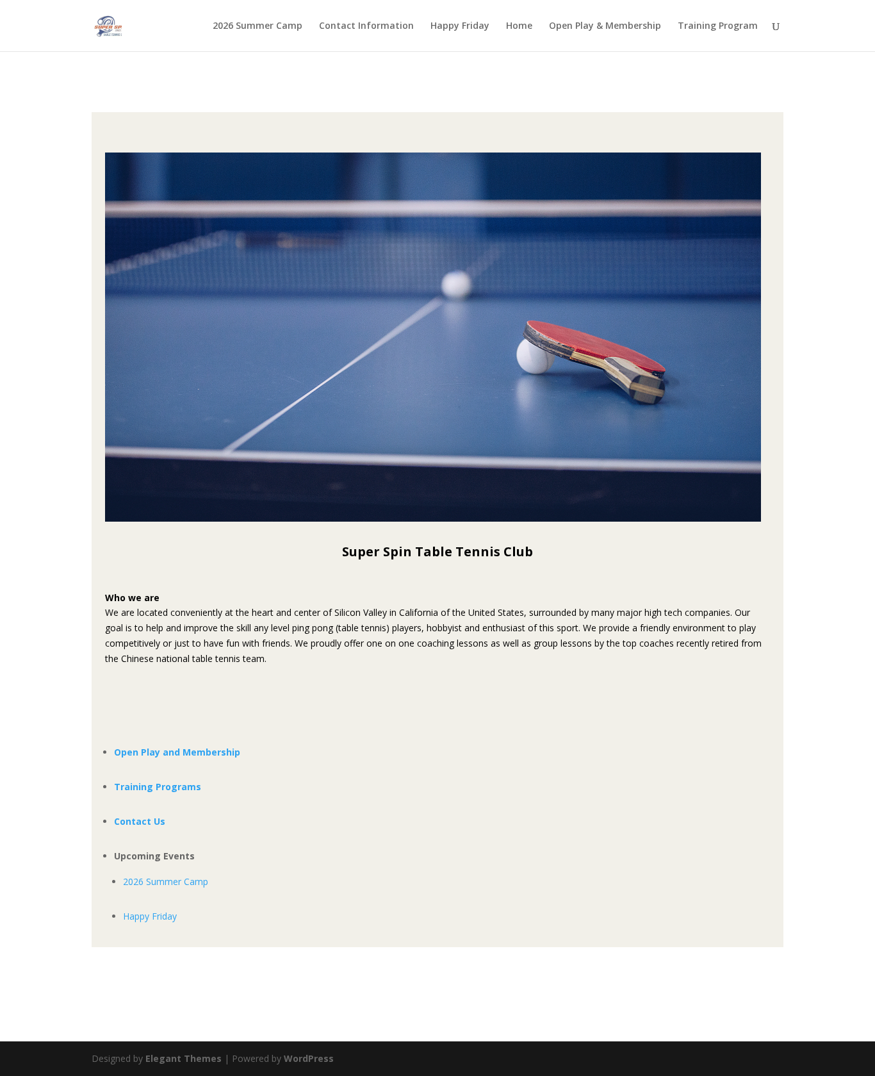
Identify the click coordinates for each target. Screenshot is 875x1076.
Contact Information (366, 26)
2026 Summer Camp (257, 26)
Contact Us (139, 821)
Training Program (718, 26)
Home (519, 26)
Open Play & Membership (605, 26)
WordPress (309, 1058)
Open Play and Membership (177, 752)
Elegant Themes (183, 1058)
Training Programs (157, 787)
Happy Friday (459, 26)
